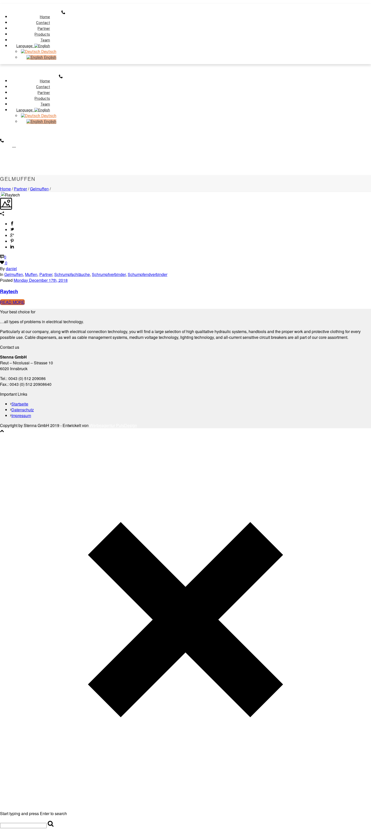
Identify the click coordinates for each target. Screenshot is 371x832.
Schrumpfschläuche (72, 274)
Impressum (21, 415)
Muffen (31, 274)
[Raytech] (0, 195)
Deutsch (48, 51)
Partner (20, 189)
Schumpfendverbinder (147, 274)
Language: (25, 46)
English (49, 57)
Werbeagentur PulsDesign (113, 425)
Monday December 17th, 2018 (41, 280)
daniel (11, 268)
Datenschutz (22, 410)
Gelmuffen (39, 189)
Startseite (19, 404)
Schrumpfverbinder (109, 274)
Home (5, 189)
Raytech (9, 291)
